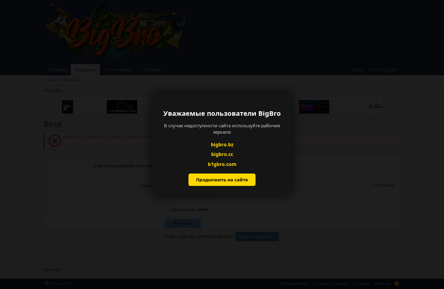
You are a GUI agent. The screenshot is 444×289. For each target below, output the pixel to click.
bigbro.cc (222, 154)
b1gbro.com (222, 164)
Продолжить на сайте (222, 180)
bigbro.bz (222, 144)
